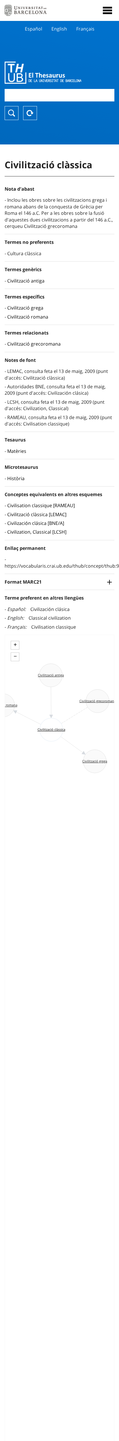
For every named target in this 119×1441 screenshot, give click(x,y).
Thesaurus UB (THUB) (43, 72)
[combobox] (59, 95)
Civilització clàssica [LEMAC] (36, 514)
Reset (30, 113)
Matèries (16, 451)
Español (33, 29)
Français (85, 29)
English (59, 29)
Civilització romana (27, 317)
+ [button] (15, 644)
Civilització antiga (25, 281)
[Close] (107, 10)
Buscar (11, 113)
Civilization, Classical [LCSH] (36, 532)
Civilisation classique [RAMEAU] (41, 505)
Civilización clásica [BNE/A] (35, 523)
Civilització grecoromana (34, 344)
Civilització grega (25, 308)
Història (16, 478)
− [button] (15, 656)
